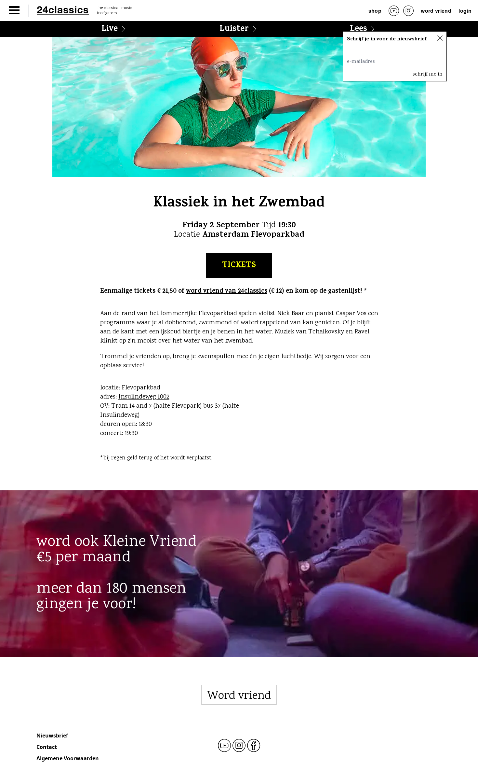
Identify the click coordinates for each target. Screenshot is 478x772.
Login (464, 10)
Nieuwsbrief (52, 735)
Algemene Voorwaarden (67, 758)
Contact (46, 747)
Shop (374, 10)
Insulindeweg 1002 (143, 397)
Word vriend (436, 10)
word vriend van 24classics (226, 291)
